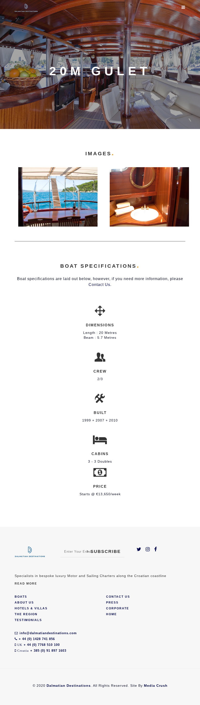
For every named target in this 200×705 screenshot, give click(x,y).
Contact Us (99, 285)
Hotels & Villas (31, 608)
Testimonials (28, 620)
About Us (24, 602)
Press (112, 602)
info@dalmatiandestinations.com (48, 633)
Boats (21, 596)
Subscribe (105, 551)
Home (111, 614)
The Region (26, 614)
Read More (26, 583)
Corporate (117, 608)
